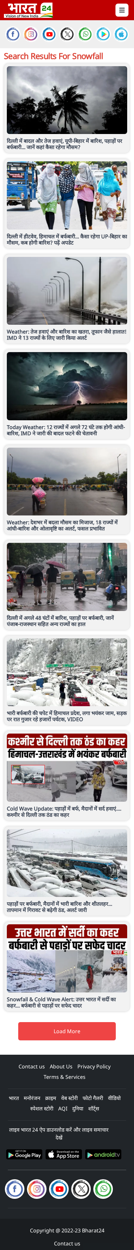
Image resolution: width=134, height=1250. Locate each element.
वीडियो (114, 1098)
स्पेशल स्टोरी (41, 1108)
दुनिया (77, 1108)
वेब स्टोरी (69, 1098)
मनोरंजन (32, 1098)
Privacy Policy (94, 1066)
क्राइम (50, 1098)
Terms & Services (65, 1076)
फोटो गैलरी (93, 1098)
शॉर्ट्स (93, 1108)
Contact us (32, 1066)
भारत (14, 1098)
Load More (67, 1031)
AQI (62, 1108)
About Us (61, 1066)
